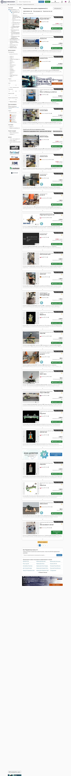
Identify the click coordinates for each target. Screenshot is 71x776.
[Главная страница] (8, 4)
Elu (11, 63)
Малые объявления (14, 132)
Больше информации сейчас (56, 454)
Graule (12, 56)
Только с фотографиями (15, 138)
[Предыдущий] (23, 23)
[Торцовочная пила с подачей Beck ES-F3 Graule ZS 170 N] (31, 63)
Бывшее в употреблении (15, 128)
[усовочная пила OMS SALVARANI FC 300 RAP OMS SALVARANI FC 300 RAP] (31, 528)
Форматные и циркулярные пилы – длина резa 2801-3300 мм (16, 17)
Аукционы (12, 134)
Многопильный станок (16, 20)
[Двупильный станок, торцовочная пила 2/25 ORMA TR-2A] (31, 488)
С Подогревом (53, 570)
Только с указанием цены (14, 87)
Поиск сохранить (43, 542)
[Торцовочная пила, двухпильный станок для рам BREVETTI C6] (31, 318)
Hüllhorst (12, 72)
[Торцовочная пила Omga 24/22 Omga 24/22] (31, 469)
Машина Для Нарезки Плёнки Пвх (43, 568)
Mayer (11, 76)
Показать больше (43, 572)
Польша (13, 116)
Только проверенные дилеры (15, 142)
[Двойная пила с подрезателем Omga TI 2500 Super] (31, 397)
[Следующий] (38, 23)
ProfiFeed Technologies (15, 59)
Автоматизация (14, 44)
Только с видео (13, 140)
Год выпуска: (10, 89)
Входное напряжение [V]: (13, 97)
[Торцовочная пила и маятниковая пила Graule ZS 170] (31, 43)
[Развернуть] (42, 34)
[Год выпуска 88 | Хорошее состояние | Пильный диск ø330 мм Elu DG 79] (31, 357)
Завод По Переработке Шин (29, 570)
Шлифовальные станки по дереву (15, 37)
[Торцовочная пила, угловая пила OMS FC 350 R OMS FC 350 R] (31, 377)
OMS (11, 60)
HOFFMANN (12, 70)
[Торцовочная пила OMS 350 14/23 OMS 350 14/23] (31, 436)
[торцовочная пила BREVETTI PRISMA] (31, 141)
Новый (11, 126)
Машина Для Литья (40, 563)
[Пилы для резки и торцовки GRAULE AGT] (31, 278)
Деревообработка (14, 9)
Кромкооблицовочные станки (15, 30)
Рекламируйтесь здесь (15, 772)
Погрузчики (13, 46)
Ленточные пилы (16, 22)
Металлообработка (15, 39)
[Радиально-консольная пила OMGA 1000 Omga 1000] (31, 338)
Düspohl (12, 66)
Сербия (13, 117)
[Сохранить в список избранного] (61, 19)
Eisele (11, 67)
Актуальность (58, 8)
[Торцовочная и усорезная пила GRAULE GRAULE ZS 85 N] (31, 508)
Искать (41, 1)
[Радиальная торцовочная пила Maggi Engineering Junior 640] (31, 219)
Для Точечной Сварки (27, 568)
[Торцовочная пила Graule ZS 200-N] (31, 115)
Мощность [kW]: (11, 93)
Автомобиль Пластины (27, 566)
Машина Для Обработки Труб (42, 570)
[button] (69, 2)
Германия (13, 115)
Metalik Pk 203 (26, 561)
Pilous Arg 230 (26, 563)
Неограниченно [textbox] (12, 112)
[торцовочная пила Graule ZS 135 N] (31, 161)
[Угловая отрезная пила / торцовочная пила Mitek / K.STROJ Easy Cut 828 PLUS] (31, 95)
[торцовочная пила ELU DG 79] (31, 199)
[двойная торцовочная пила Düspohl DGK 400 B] (31, 23)
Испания (13, 120)
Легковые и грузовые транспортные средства (14, 42)
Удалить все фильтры (28, 13)
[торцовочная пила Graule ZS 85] (31, 180)
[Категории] (16, 2)
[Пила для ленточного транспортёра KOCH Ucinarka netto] (31, 259)
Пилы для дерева (15, 11)
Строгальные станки (15, 28)
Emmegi (12, 69)
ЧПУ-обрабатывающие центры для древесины (15, 33)
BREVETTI (12, 62)
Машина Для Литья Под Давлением (43, 566)
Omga (11, 57)
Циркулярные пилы (16, 24)
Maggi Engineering (14, 75)
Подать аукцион (57, 83)
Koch (11, 73)
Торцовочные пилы (15, 13)
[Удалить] (31, 11)
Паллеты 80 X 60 (53, 563)
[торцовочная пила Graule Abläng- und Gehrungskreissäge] (31, 298)
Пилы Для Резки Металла (55, 568)
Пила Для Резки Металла (55, 566)
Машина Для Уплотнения (55, 561)
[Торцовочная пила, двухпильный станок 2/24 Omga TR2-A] (31, 417)
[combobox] (15, 113)
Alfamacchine (13, 65)
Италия (13, 119)
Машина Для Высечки (40, 561)
